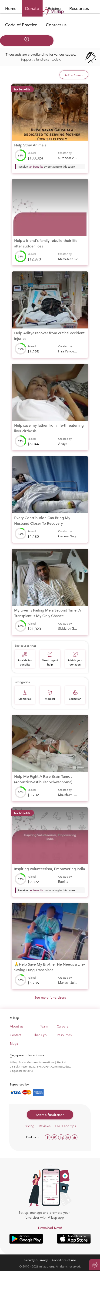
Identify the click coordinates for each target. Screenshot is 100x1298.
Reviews (44, 1126)
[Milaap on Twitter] (54, 1137)
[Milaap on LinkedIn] (61, 1137)
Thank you (40, 1035)
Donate (32, 8)
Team (44, 1026)
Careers (62, 1026)
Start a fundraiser (50, 1115)
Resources (79, 8)
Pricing (29, 1126)
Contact (15, 1035)
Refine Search (73, 75)
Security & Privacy (36, 1260)
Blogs (14, 1043)
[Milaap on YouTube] (74, 1137)
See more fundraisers (50, 997)
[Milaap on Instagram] (68, 1137)
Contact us (56, 24)
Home (11, 8)
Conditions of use (64, 1260)
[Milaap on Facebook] (48, 1137)
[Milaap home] (50, 11)
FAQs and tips (65, 1126)
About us (16, 1026)
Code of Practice (21, 24)
